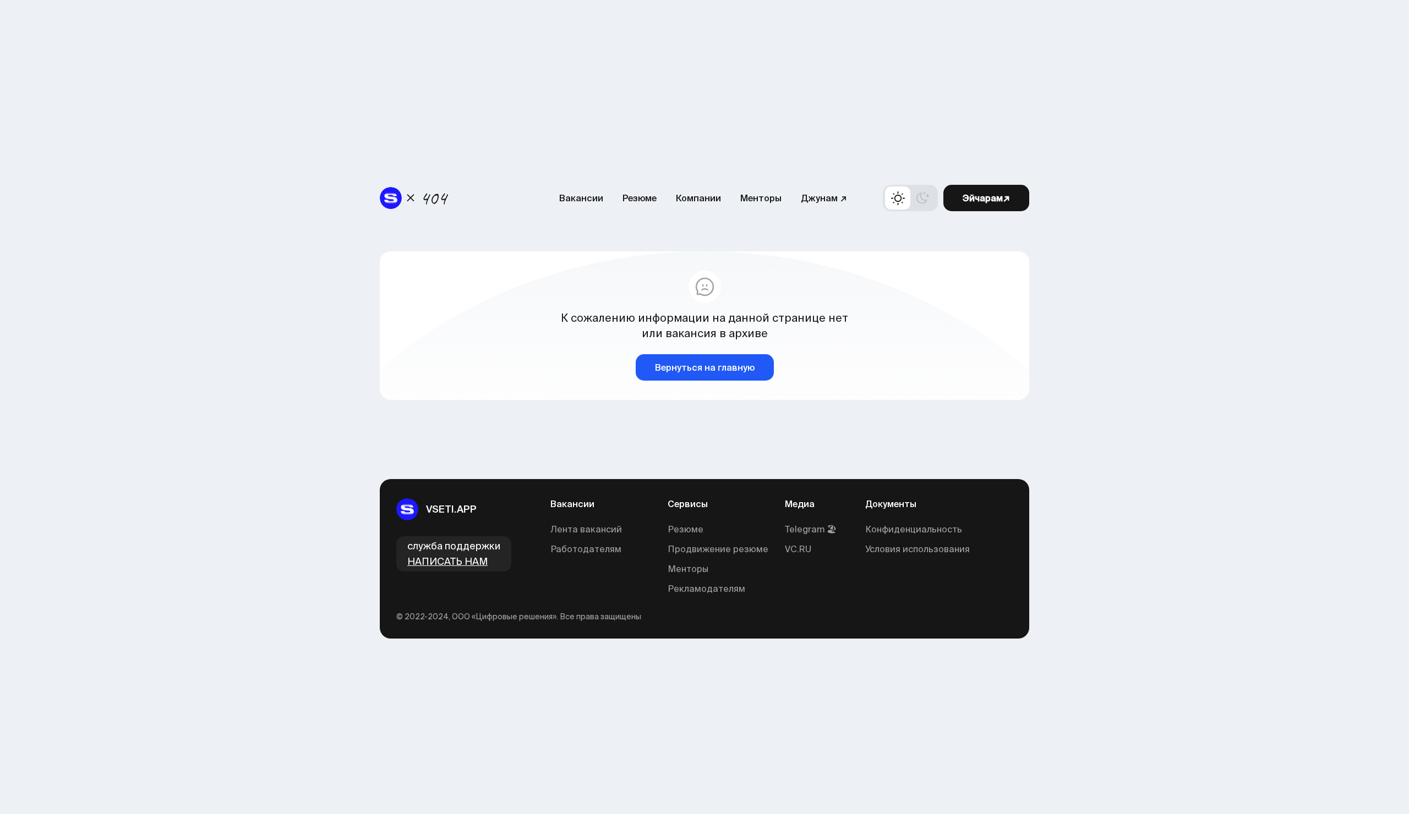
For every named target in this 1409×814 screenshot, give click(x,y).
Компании (698, 198)
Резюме (639, 198)
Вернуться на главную (705, 367)
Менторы (761, 198)
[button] (910, 198)
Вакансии (581, 198)
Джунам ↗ (824, 198)
